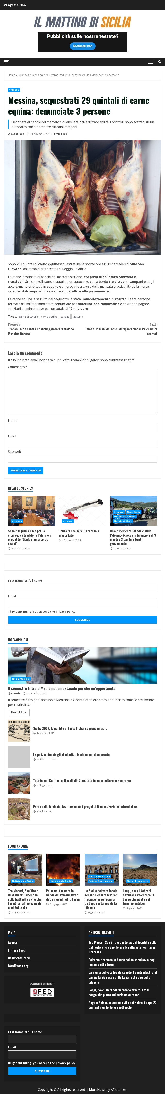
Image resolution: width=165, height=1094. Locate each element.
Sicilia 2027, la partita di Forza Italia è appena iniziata (19, 731)
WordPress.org (18, 965)
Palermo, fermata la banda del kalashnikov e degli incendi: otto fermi (63, 870)
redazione (17, 134)
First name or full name (25, 580)
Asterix (15, 693)
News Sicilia (133, 512)
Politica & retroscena (101, 881)
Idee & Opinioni (21, 678)
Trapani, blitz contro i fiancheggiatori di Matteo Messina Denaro (41, 329)
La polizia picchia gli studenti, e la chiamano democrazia (19, 757)
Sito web (14, 451)
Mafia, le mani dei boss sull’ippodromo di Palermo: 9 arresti (122, 329)
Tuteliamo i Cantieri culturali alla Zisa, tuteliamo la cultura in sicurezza (19, 783)
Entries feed (16, 950)
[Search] (159, 62)
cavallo (65, 316)
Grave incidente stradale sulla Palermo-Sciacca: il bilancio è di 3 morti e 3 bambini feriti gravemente (133, 537)
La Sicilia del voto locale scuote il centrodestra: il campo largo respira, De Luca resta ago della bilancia (102, 870)
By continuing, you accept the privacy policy (43, 611)
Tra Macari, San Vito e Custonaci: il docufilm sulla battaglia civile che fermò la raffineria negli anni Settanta (25, 870)
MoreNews (97, 1089)
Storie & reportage (137, 881)
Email (12, 436)
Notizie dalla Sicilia (124, 516)
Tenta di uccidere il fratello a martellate (82, 511)
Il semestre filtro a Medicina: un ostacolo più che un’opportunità (82, 665)
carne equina (49, 316)
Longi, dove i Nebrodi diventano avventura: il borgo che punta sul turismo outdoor (140, 870)
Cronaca (14, 89)
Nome (12, 420)
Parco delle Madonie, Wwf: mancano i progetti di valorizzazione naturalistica (19, 809)
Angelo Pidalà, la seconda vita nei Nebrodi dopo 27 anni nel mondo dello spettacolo (123, 1005)
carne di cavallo (28, 316)
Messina (78, 316)
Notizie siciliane (123, 521)
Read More (18, 712)
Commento (17, 367)
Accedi (12, 942)
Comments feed (19, 958)
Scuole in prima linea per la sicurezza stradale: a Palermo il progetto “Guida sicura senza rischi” (31, 511)
